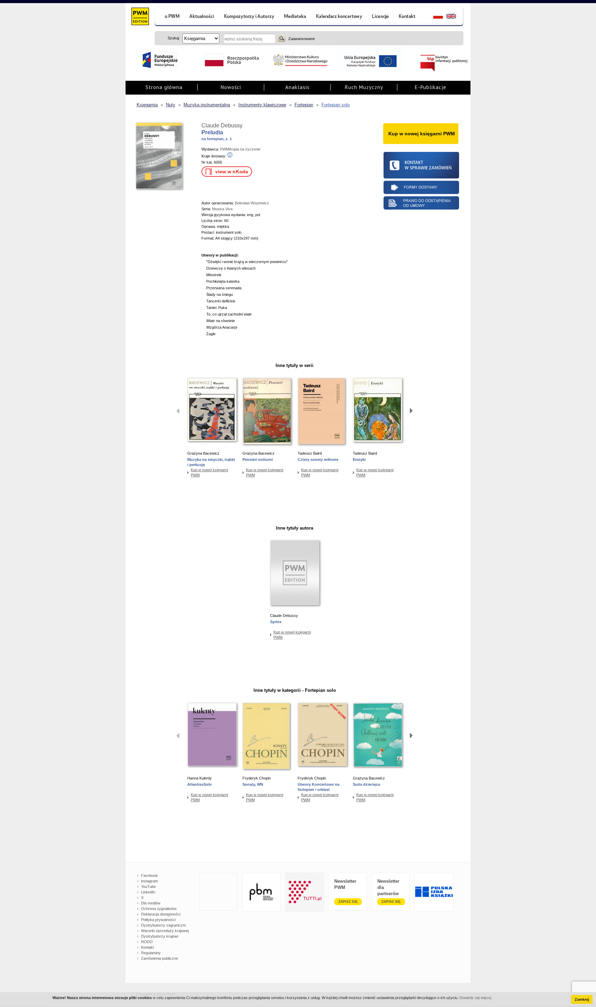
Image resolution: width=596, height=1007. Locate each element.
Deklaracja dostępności (160, 914)
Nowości (231, 87)
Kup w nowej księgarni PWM (209, 472)
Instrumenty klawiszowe (262, 104)
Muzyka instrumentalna (206, 104)
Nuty (170, 104)
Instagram (149, 881)
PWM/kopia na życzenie (240, 149)
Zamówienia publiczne (159, 958)
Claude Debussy (221, 125)
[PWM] (140, 17)
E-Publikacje (430, 87)
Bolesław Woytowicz (252, 203)
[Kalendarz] (339, 17)
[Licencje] (380, 17)
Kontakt (147, 947)
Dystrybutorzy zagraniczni (163, 925)
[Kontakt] (408, 17)
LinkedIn (148, 892)
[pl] (434, 17)
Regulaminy (151, 953)
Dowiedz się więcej (475, 998)
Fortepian (304, 104)
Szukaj (282, 38)
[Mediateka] (295, 17)
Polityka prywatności (158, 920)
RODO (147, 942)
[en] (455, 17)
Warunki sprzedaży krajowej (165, 931)
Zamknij (582, 999)
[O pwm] (169, 17)
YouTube (148, 886)
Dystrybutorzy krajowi (159, 936)
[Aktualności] (202, 17)
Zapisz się (348, 901)
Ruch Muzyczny (364, 87)
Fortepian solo (335, 104)
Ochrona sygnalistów (159, 909)
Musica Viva (222, 209)
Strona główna (164, 87)
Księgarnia (147, 104)
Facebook (149, 875)
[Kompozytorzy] (249, 17)
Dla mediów (150, 903)
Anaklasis (297, 87)
